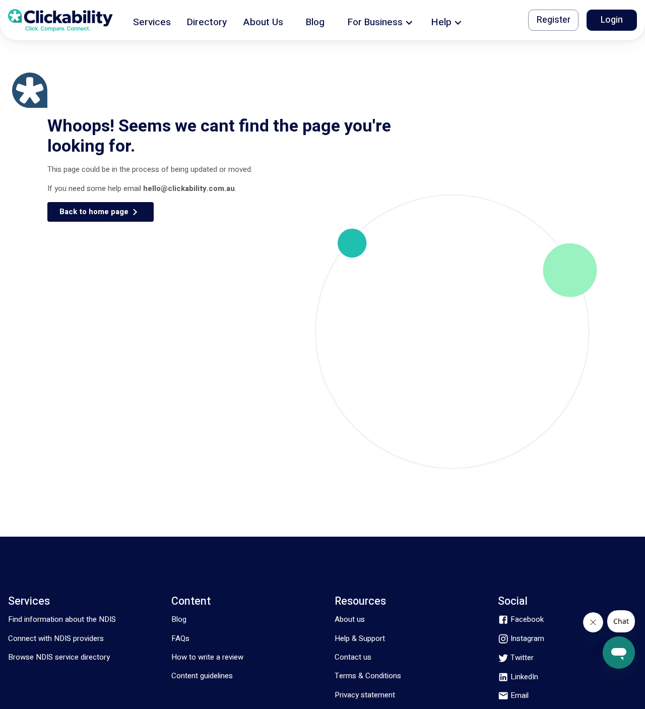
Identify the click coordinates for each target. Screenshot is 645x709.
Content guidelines (202, 675)
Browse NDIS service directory (59, 657)
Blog (178, 619)
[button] (152, 20)
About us (350, 619)
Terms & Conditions (368, 675)
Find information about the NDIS (62, 619)
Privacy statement (365, 694)
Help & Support (360, 638)
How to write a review (207, 657)
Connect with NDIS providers (56, 638)
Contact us (353, 657)
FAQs (180, 638)
